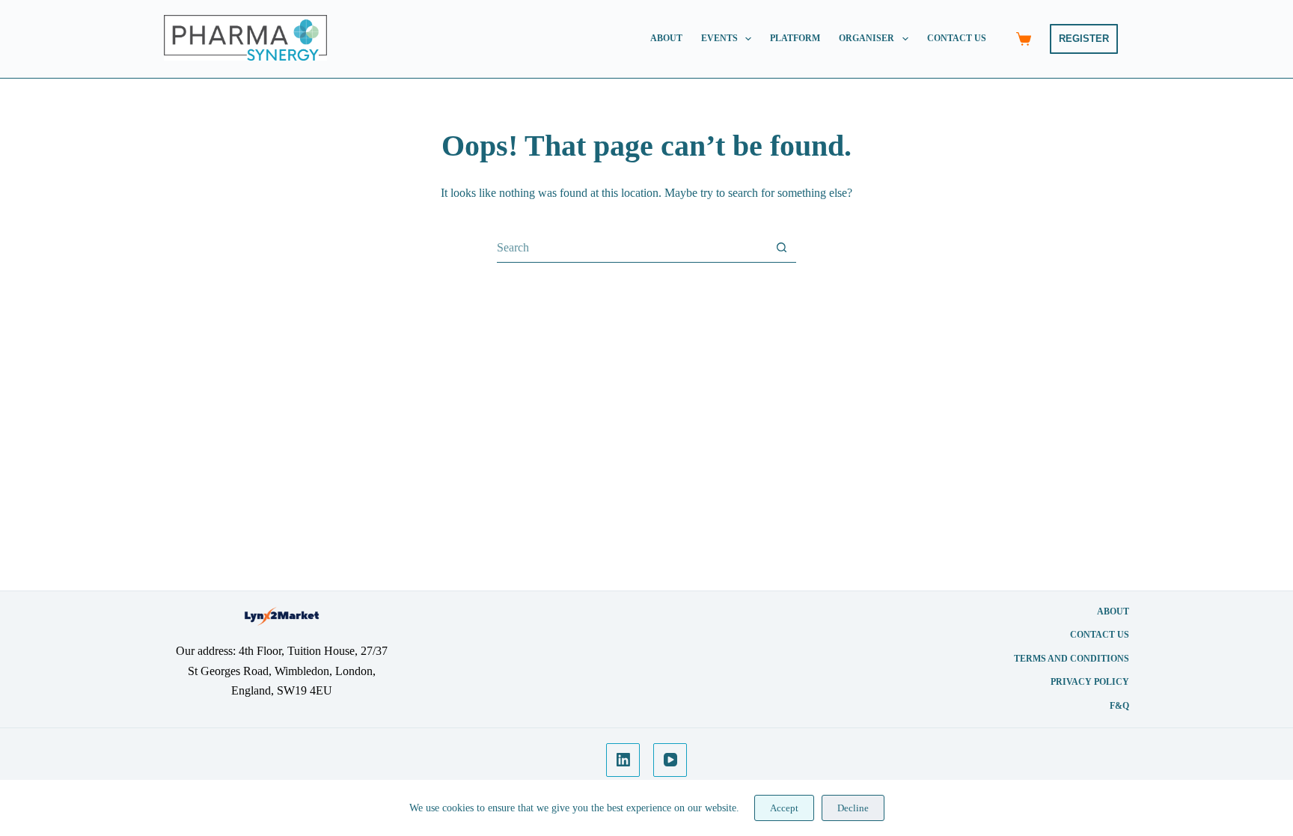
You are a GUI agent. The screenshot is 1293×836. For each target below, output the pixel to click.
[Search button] (781, 247)
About (666, 38)
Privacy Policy (1090, 682)
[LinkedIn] (623, 760)
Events (719, 38)
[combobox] (632, 248)
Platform (795, 38)
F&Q (1119, 706)
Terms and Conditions (1071, 658)
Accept (784, 808)
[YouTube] (670, 760)
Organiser (866, 38)
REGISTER (1084, 38)
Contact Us (956, 38)
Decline (853, 808)
